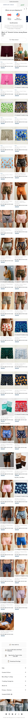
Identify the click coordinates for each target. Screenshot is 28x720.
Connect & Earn (6, 672)
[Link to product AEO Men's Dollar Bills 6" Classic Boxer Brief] (21, 354)
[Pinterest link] (12, 714)
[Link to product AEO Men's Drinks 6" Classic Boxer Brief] (21, 107)
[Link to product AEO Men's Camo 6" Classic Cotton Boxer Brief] (7, 191)
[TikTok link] (15, 714)
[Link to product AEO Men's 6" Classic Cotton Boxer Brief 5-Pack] (7, 407)
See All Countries (14, 22)
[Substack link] (21, 714)
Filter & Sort (15, 39)
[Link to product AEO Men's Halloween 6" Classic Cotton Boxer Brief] (21, 163)
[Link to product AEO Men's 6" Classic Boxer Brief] (7, 354)
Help (3, 668)
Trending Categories (7, 681)
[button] (9, 16)
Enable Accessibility (14, 1)
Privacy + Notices (7, 690)
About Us (4, 685)
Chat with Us (15, 644)
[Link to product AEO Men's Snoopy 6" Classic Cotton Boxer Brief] (7, 488)
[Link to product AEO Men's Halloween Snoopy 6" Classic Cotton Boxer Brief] (21, 191)
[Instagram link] (9, 714)
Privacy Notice (11, 28)
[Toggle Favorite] (12, 45)
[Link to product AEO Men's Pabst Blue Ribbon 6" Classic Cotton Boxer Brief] (7, 219)
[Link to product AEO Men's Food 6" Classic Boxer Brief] (21, 80)
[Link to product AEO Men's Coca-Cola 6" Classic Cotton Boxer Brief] (21, 407)
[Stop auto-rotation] (26, 20)
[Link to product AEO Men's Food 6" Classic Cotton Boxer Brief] (21, 219)
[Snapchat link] (18, 714)
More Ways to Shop (7, 676)
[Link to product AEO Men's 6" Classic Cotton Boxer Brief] (7, 52)
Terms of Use (18, 28)
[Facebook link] (6, 714)
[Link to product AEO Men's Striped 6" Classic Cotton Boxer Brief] (7, 621)
